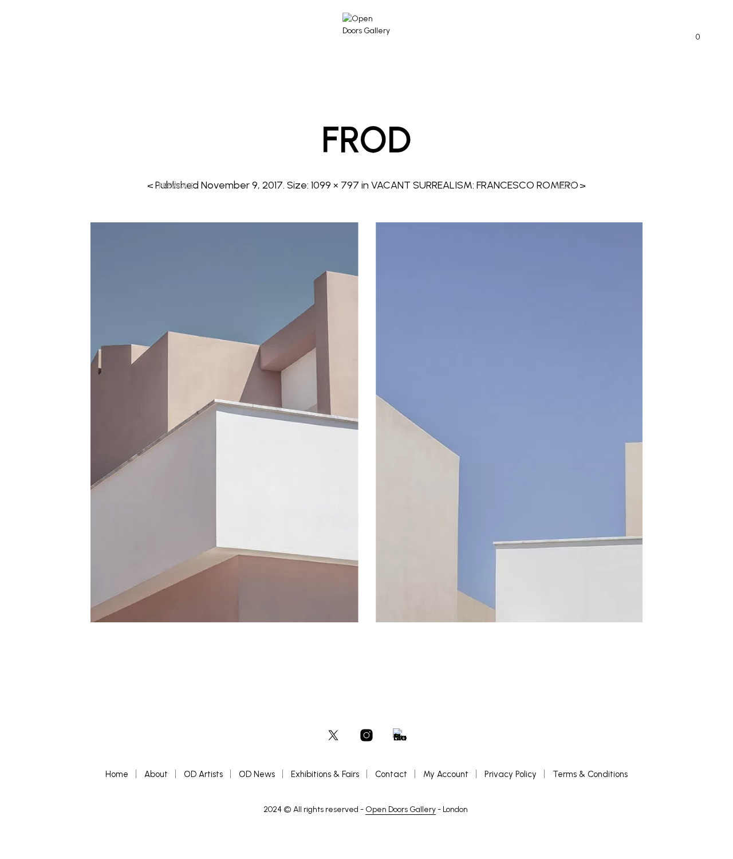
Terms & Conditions (590, 774)
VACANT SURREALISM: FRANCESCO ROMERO (474, 185)
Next (564, 186)
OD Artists (203, 774)
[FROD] (366, 421)
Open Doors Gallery (400, 809)
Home (116, 774)
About (156, 774)
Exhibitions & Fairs (325, 774)
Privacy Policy (510, 774)
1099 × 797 (335, 185)
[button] (691, 37)
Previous (176, 186)
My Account (445, 774)
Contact (391, 774)
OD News (257, 774)
